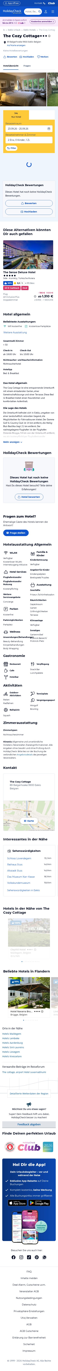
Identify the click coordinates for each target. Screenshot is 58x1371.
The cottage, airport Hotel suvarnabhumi (24, 1072)
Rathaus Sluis (14, 864)
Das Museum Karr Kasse (21, 876)
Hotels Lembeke (10, 1038)
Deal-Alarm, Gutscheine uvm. (29, 1284)
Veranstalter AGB (29, 1291)
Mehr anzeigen (11, 441)
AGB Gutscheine (29, 1331)
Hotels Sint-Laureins (13, 1047)
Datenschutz (29, 1304)
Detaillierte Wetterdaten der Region (29, 1093)
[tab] (16, 115)
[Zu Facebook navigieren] (13, 1257)
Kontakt (38, 3)
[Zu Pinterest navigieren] (36, 1257)
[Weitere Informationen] (35, 296)
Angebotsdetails (25, 754)
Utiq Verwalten (29, 1317)
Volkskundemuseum (18, 882)
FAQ (29, 1271)
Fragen (27, 66)
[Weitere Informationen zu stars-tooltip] (49, 36)
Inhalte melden (29, 1278)
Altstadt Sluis (14, 870)
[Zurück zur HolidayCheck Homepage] (12, 12)
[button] (23, 89)
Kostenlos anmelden (41, 21)
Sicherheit (29, 1344)
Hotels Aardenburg (12, 1042)
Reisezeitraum (13, 123)
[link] (46, 11)
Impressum (29, 1350)
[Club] (21, 23)
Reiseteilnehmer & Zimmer (20, 134)
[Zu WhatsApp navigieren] (44, 1257)
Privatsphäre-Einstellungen (29, 1311)
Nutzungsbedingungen (29, 1298)
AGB (29, 1324)
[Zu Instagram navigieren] (21, 1257)
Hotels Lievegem (11, 1051)
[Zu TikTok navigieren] (29, 1257)
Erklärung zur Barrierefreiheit (29, 1337)
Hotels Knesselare (12, 1056)
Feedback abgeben (29, 1124)
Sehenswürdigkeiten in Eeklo (23, 890)
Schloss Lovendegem (19, 858)
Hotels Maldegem (11, 1033)
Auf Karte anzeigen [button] (16, 45)
